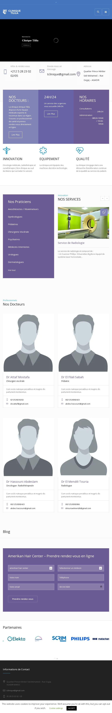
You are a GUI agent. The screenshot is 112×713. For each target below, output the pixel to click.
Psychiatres (14, 239)
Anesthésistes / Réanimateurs (23, 209)
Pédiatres (13, 224)
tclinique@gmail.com (15, 690)
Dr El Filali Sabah (72, 377)
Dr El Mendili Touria (74, 482)
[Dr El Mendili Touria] (83, 447)
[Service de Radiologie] (83, 223)
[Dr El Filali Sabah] (83, 343)
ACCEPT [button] (71, 708)
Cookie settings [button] (56, 708)
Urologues (13, 254)
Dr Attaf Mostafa (17, 377)
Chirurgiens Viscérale (18, 231)
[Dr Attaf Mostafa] (28, 343)
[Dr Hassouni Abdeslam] (28, 447)
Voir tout (11, 270)
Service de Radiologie (71, 243)
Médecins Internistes (18, 246)
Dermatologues (16, 262)
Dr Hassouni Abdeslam (22, 482)
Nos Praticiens (19, 201)
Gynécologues (15, 216)
